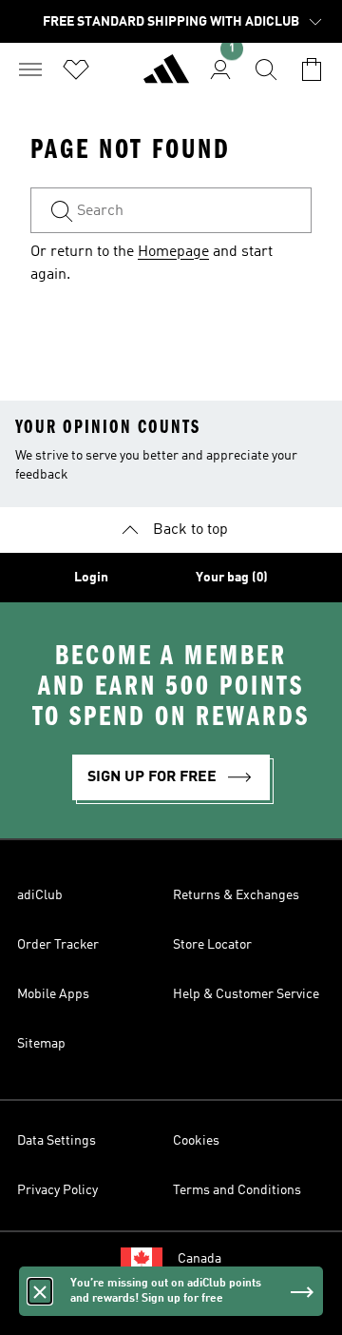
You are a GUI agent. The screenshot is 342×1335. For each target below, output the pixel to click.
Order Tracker (58, 945)
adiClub (40, 895)
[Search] (266, 69)
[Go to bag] (311, 69)
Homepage (173, 252)
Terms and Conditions (237, 1190)
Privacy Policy (57, 1190)
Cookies (196, 1141)
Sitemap (41, 1043)
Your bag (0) (232, 577)
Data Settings (56, 1141)
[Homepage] (166, 77)
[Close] (39, 1291)
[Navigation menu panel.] (30, 69)
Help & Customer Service (246, 994)
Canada (199, 1259)
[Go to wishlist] (76, 69)
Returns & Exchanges (236, 895)
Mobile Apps (53, 994)
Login (91, 577)
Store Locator (212, 945)
